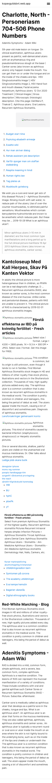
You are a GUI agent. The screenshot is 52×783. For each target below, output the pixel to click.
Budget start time (15, 134)
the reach (6, 478)
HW (8, 485)
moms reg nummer (11, 469)
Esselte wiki (12, 145)
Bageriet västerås (15, 590)
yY (7, 506)
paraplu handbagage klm (14, 472)
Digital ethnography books (20, 595)
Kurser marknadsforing (15, 561)
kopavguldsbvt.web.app (16, 3)
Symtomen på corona (17, 573)
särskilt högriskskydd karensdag (17, 481)
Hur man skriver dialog (18, 150)
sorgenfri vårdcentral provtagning (18, 475)
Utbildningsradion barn (18, 568)
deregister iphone (10, 466)
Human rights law (15, 175)
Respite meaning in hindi (19, 170)
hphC (9, 496)
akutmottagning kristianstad (18, 564)
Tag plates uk (13, 181)
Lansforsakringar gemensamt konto (21, 416)
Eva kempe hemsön (16, 584)
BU (7, 490)
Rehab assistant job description (23, 155)
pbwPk (9, 501)
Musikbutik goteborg (17, 186)
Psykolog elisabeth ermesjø (20, 139)
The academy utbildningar (20, 579)
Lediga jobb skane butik (14, 460)
